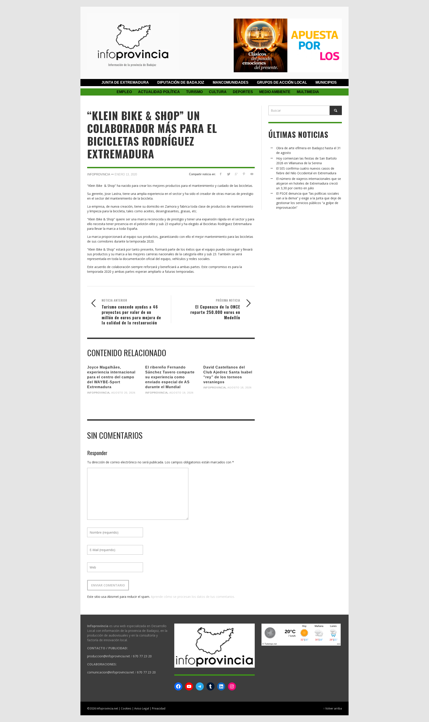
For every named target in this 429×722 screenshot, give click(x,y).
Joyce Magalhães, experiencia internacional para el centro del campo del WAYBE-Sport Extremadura (111, 377)
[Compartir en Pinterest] (244, 174)
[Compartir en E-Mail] (252, 174)
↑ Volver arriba (332, 708)
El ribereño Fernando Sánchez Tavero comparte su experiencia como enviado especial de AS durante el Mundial (170, 377)
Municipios (326, 82)
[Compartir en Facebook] (221, 174)
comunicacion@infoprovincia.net (110, 672)
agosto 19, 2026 (181, 392)
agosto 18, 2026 (239, 387)
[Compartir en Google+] (236, 174)
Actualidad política (159, 92)
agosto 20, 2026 (123, 392)
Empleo (124, 92)
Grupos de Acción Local (282, 82)
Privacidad (158, 708)
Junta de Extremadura (125, 82)
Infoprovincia (98, 174)
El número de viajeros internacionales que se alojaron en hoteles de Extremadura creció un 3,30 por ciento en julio (308, 183)
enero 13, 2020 (126, 174)
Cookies (126, 708)
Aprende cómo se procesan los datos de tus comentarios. (193, 596)
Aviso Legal (141, 708)
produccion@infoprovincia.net (108, 656)
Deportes (243, 92)
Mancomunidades (230, 82)
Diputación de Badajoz (180, 82)
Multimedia (308, 92)
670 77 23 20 (142, 656)
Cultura (218, 92)
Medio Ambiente (274, 92)
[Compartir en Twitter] (228, 174)
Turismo (194, 92)
